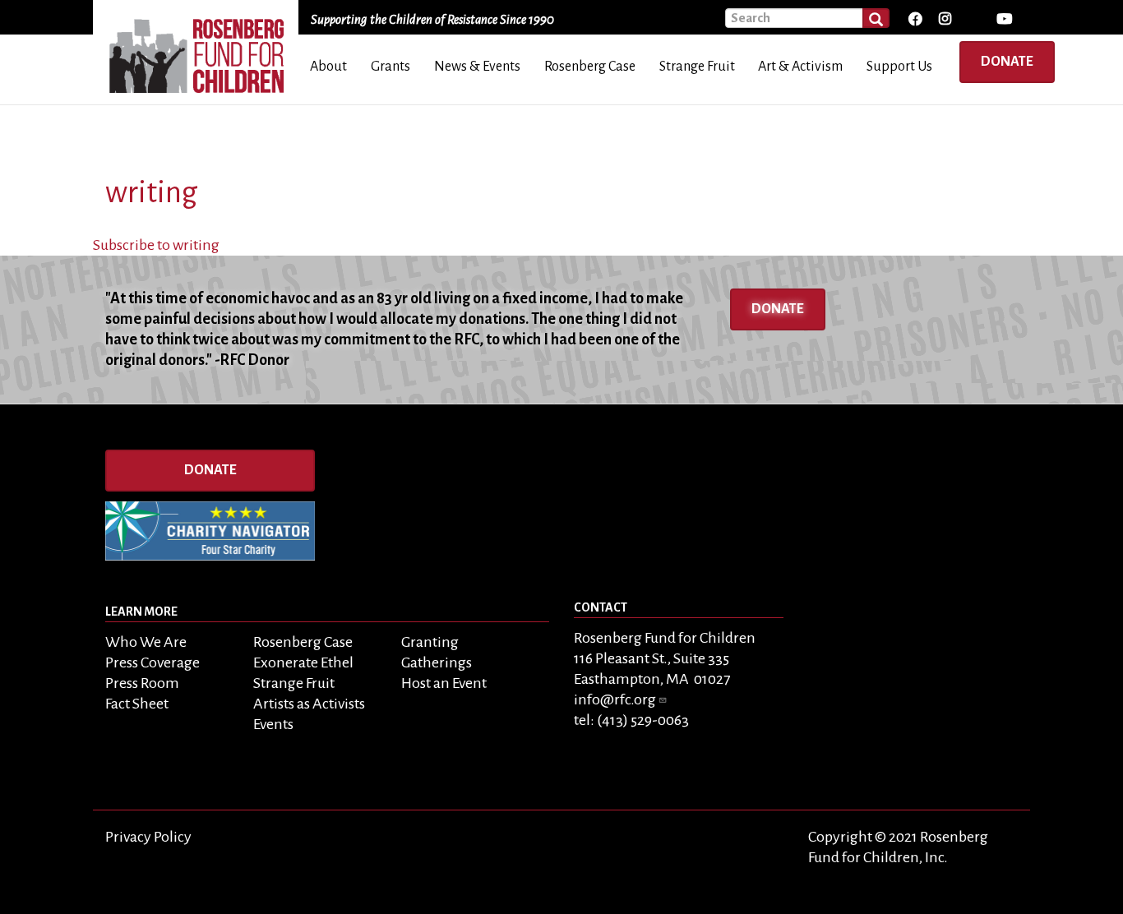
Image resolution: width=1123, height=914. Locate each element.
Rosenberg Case (303, 642)
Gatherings (436, 662)
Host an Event (444, 683)
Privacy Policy (148, 837)
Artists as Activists (309, 703)
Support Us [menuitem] (899, 66)
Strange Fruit (294, 683)
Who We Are (146, 642)
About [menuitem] (328, 66)
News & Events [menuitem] (477, 66)
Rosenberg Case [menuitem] (589, 66)
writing (151, 192)
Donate (1007, 61)
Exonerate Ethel (303, 662)
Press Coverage (152, 662)
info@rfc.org (615, 699)
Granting (430, 642)
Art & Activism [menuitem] (800, 66)
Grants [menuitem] (390, 66)
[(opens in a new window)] (914, 19)
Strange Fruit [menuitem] (697, 66)
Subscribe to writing (156, 245)
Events (273, 724)
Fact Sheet (137, 703)
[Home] (202, 50)
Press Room (142, 683)
